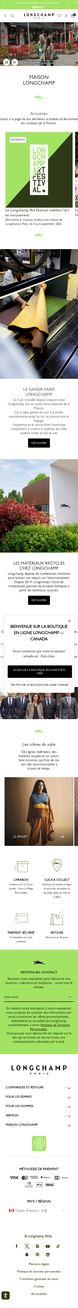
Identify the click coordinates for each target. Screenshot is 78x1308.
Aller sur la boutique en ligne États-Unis (39, 672)
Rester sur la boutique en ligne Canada (39, 684)
